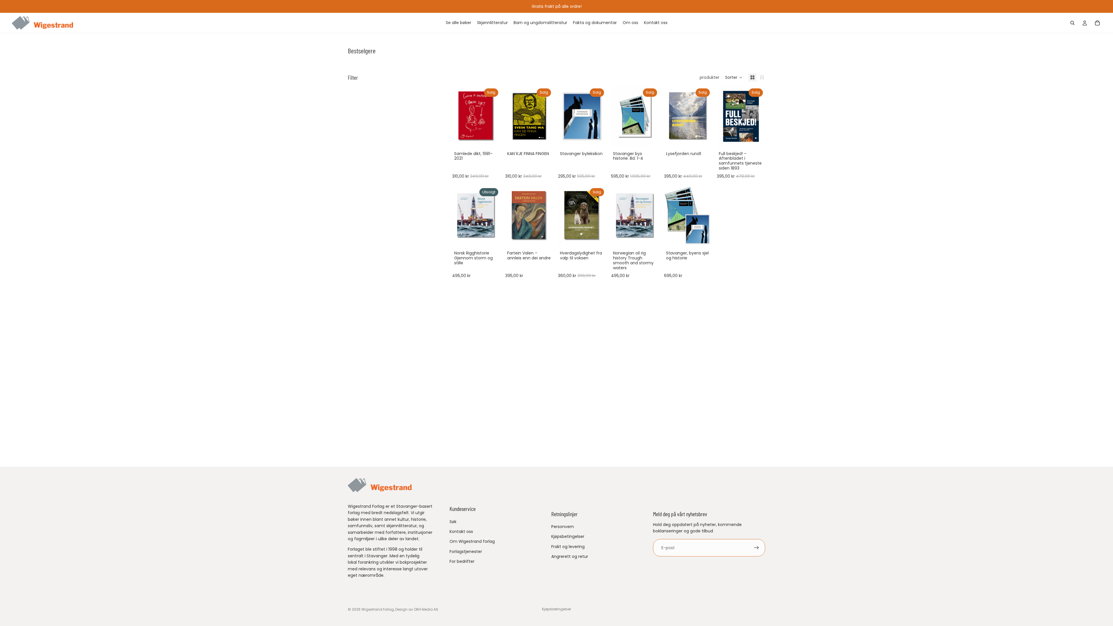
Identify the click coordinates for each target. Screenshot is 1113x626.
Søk (453, 522)
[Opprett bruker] (756, 548)
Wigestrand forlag (377, 609)
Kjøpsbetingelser (567, 536)
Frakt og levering (568, 546)
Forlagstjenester (466, 551)
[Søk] (1072, 23)
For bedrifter (462, 561)
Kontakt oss (461, 531)
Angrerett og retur (569, 556)
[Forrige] (511, 116)
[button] (734, 77)
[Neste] (547, 116)
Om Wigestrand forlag (472, 541)
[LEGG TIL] (491, 137)
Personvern (562, 526)
